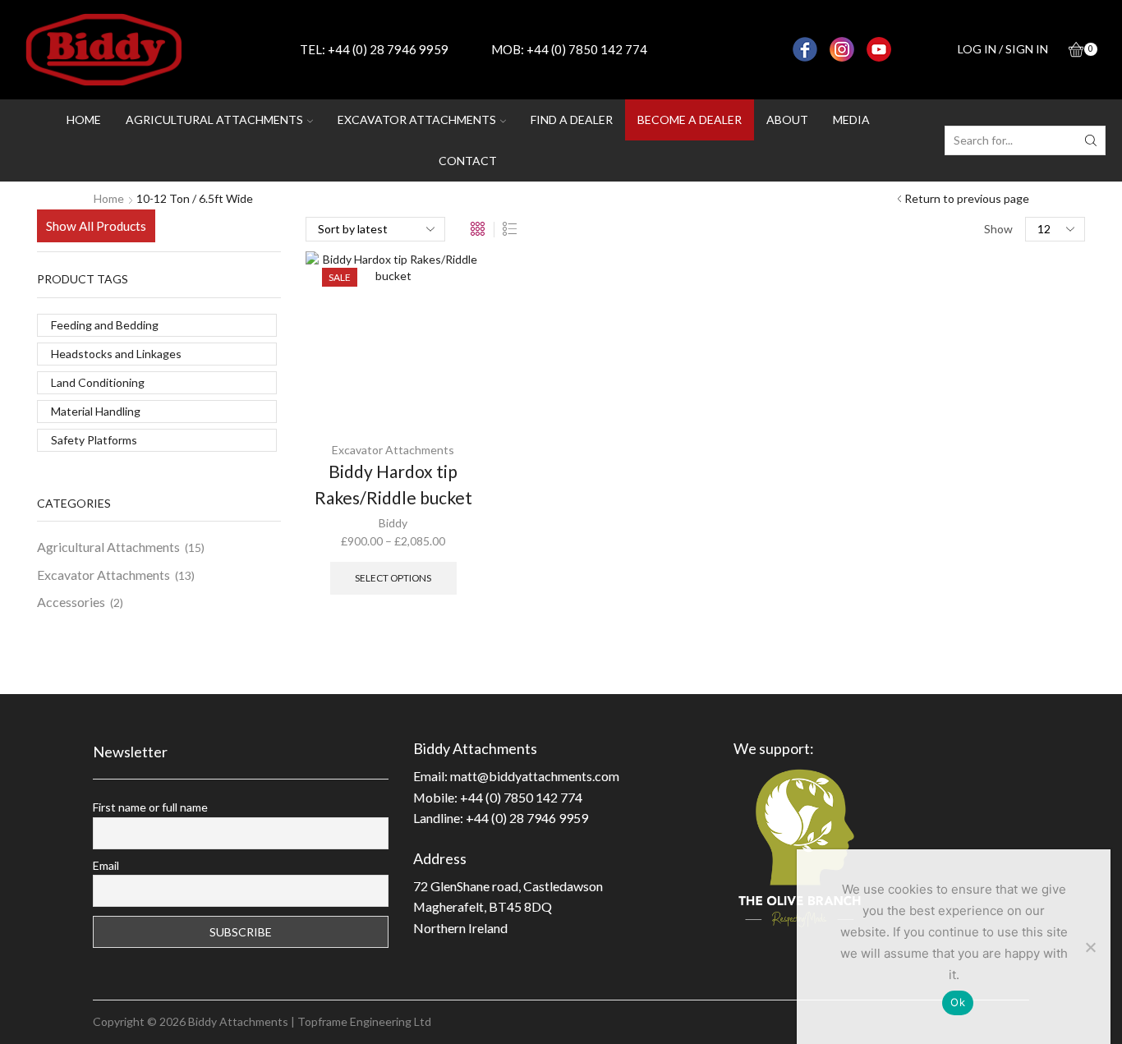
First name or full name (150, 807)
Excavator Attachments (393, 450)
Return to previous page (966, 198)
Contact (468, 161)
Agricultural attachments (214, 119)
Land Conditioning (98, 382)
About (787, 119)
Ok (957, 1002)
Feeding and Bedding (105, 325)
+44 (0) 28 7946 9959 (388, 49)
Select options (393, 578)
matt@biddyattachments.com (534, 776)
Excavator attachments (417, 119)
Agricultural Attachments (108, 546)
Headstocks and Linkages (116, 354)
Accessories (71, 601)
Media (851, 119)
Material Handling (95, 411)
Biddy (393, 523)
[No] (1090, 947)
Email (106, 865)
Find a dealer (572, 119)
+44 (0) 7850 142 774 (587, 49)
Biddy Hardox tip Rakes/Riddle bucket (393, 484)
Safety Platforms (94, 440)
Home (84, 119)
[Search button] (1091, 140)
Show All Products (96, 225)
